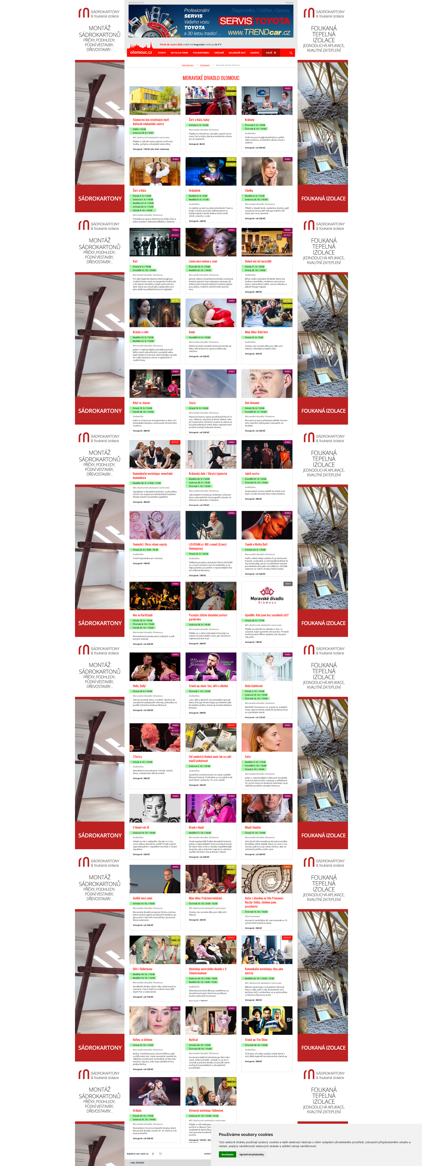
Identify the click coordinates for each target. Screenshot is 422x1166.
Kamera (254, 52)
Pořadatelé (205, 65)
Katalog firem (179, 52)
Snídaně (219, 52)
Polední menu (201, 52)
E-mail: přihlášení (137, 1162)
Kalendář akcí (237, 52)
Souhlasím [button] (228, 1154)
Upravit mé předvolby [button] (252, 1154)
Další (269, 52)
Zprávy (162, 52)
